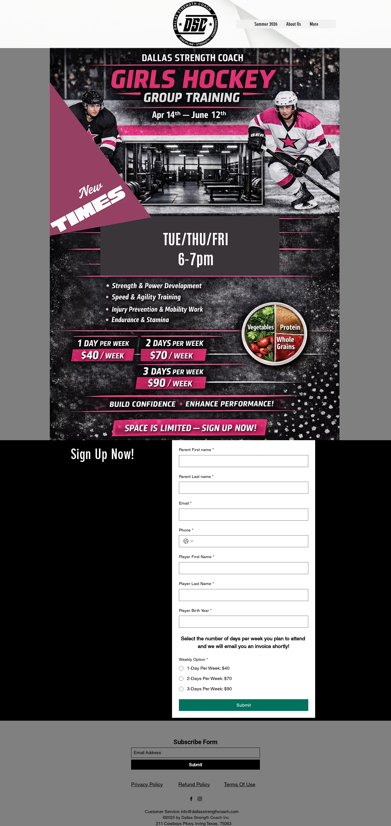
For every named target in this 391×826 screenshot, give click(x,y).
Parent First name (196, 449)
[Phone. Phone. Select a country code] (188, 541)
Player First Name (196, 556)
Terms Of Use (239, 784)
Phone (186, 530)
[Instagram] (200, 799)
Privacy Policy (147, 784)
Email (185, 503)
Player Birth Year (195, 610)
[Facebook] (191, 799)
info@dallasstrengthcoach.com (210, 811)
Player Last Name (196, 583)
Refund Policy (194, 784)
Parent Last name (196, 476)
